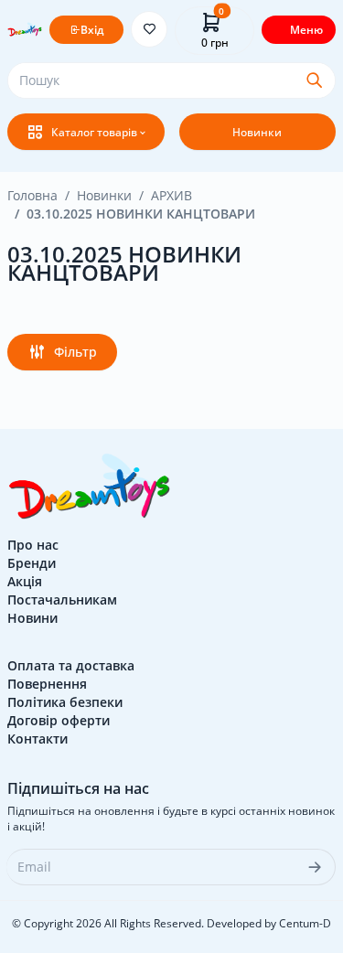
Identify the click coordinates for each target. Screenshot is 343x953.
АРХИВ (171, 195)
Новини (32, 617)
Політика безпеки (65, 702)
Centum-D (305, 923)
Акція (24, 581)
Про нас (33, 544)
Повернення (47, 683)
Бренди (31, 563)
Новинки (257, 132)
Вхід (91, 29)
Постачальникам (62, 599)
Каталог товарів (94, 132)
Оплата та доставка (70, 665)
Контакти (37, 738)
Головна (32, 195)
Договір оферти (58, 720)
